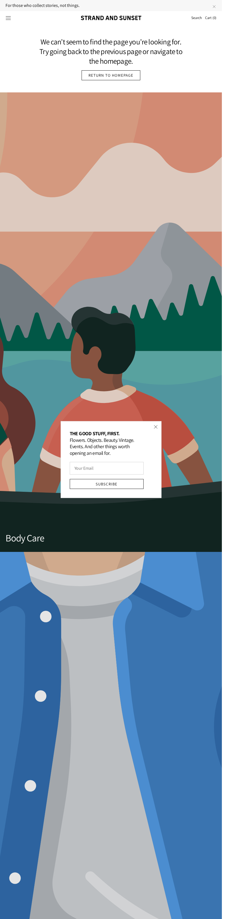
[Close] (155, 427)
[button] (8, 18)
